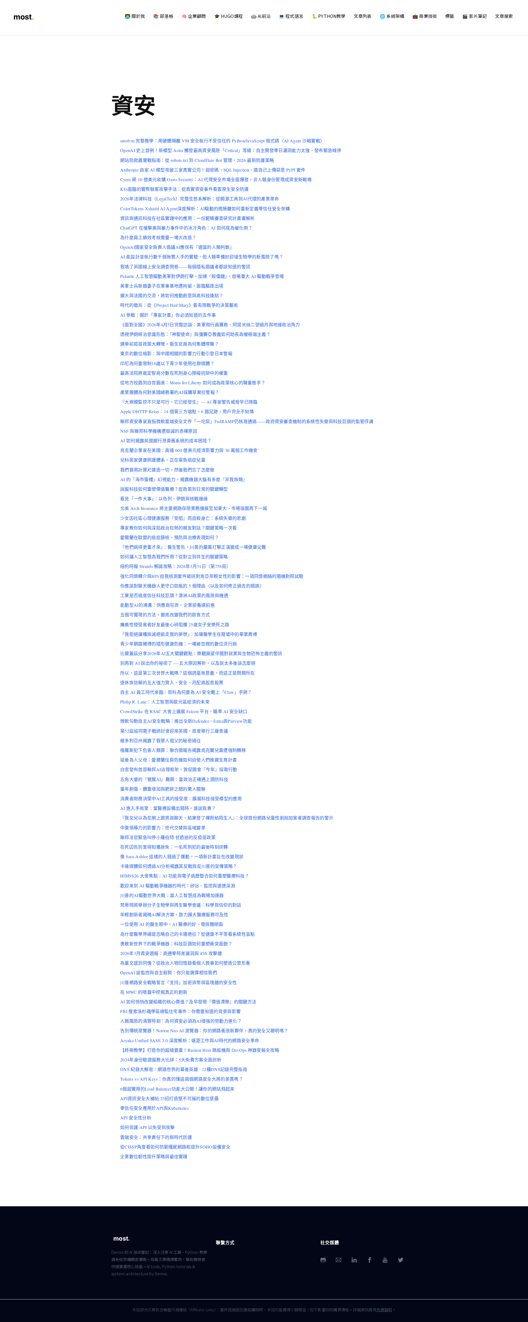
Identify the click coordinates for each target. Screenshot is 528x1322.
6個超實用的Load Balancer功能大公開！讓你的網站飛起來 (177, 1089)
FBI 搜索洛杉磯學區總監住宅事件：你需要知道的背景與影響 (180, 1011)
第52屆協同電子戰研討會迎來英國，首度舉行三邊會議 (174, 731)
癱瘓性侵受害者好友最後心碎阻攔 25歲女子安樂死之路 (174, 624)
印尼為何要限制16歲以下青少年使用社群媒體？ (167, 363)
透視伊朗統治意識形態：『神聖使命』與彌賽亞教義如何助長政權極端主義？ (195, 334)
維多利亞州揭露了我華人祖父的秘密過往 (160, 740)
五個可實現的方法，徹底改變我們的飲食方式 (165, 614)
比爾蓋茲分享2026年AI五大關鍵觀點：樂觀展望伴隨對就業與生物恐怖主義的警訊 (201, 653)
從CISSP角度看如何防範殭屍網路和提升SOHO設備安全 (175, 1147)
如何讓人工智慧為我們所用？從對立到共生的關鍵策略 (174, 556)
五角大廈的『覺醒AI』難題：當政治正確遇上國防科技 (174, 779)
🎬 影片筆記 (474, 16)
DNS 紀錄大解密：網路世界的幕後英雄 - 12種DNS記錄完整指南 (183, 1069)
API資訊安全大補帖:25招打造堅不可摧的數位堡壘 (169, 1098)
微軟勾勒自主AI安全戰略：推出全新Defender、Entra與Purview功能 (186, 721)
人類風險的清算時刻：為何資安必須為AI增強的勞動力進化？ (181, 1021)
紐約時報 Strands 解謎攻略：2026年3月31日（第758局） (175, 566)
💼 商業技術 (425, 16)
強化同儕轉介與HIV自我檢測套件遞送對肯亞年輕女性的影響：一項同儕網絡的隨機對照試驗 (211, 576)
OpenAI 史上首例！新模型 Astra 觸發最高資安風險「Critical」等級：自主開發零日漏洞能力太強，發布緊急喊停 (230, 150)
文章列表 (363, 16)
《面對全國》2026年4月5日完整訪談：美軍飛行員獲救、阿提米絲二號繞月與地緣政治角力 (210, 324)
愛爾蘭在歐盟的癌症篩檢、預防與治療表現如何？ (169, 537)
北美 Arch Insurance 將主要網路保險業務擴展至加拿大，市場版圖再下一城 (193, 508)
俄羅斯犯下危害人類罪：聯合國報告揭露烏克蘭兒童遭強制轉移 (183, 750)
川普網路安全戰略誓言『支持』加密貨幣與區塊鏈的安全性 (178, 982)
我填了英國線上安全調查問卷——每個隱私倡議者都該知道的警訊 (185, 266)
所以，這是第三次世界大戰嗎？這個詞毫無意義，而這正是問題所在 (187, 673)
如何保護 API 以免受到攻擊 (147, 1127)
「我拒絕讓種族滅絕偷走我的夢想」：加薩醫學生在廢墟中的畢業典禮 (188, 634)
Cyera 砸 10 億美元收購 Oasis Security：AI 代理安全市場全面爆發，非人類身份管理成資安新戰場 (216, 179)
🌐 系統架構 (392, 16)
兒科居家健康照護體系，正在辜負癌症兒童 (162, 460)
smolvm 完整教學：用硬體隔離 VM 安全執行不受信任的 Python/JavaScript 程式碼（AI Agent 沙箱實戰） (222, 140)
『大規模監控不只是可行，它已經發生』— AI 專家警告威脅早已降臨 (189, 402)
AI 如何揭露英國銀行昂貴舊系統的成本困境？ (165, 440)
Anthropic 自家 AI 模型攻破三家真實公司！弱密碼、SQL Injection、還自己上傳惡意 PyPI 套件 (212, 170)
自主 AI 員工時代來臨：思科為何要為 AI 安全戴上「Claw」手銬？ (186, 692)
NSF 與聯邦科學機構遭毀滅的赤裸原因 (158, 431)
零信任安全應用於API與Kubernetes (154, 1108)
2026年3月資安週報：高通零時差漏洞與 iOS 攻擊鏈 (171, 953)
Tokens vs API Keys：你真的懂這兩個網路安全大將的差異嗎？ (181, 1079)
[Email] (338, 1260)
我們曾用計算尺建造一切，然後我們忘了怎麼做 (167, 470)
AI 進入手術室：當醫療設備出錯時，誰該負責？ (168, 808)
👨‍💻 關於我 (135, 16)
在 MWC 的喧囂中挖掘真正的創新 (153, 992)
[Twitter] (400, 1260)
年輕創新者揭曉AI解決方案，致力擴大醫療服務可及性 (174, 914)
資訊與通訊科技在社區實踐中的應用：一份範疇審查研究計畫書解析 (187, 218)
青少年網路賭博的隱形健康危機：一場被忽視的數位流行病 (178, 644)
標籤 (449, 16)
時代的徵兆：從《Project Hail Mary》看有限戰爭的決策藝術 (179, 305)
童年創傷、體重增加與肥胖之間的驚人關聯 (162, 789)
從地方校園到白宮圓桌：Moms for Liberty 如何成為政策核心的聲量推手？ (192, 382)
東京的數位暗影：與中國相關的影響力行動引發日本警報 (176, 353)
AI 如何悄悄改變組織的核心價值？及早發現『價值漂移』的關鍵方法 (188, 1001)
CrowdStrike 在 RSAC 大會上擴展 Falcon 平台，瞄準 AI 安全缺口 (183, 711)
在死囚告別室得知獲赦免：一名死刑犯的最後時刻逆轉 (174, 847)
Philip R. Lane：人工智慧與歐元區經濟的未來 (165, 702)
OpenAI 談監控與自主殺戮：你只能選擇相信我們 (168, 972)
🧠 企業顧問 (194, 16)
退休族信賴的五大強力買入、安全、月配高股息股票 (171, 682)
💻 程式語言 (291, 16)
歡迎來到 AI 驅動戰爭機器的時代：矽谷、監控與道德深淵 (177, 885)
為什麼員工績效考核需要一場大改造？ (158, 237)
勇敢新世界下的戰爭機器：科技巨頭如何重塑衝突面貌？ (176, 943)
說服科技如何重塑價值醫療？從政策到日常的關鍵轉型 (174, 489)
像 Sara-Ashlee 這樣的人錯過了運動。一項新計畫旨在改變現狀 (181, 856)
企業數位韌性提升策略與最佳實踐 (154, 1156)
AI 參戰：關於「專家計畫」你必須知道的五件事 (168, 315)
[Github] (323, 1260)
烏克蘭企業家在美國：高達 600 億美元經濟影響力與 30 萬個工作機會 (189, 450)
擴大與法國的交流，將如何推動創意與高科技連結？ (171, 295)
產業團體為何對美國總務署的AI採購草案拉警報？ (169, 392)
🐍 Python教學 (329, 16)
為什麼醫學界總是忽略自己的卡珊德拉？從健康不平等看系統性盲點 (187, 934)
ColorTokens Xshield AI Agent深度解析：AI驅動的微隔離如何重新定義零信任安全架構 (205, 208)
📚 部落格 (163, 16)
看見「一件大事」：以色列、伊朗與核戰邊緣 (164, 498)
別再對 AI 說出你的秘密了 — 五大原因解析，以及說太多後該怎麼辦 (187, 663)
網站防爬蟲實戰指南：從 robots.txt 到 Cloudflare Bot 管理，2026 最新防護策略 (197, 160)
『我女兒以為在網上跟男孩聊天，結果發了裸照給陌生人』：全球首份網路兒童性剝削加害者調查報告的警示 (226, 818)
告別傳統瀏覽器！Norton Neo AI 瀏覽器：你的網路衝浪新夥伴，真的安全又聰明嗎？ (204, 1030)
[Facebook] (369, 1260)
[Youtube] (385, 1260)
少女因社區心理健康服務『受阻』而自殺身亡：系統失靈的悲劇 (183, 518)
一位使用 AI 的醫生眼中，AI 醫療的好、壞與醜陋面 (171, 924)
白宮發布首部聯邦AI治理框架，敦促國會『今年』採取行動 (178, 769)
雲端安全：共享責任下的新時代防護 (156, 1137)
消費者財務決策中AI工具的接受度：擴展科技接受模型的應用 (181, 798)
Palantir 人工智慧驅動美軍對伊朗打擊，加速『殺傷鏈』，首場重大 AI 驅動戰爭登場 (202, 276)
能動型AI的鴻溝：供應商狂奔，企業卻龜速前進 (167, 605)
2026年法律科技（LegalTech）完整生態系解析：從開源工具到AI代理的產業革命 (199, 199)
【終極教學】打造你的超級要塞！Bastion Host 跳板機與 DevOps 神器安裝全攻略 (199, 1050)
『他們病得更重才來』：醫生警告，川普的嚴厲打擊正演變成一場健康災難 (193, 547)
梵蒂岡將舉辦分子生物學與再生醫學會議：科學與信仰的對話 (180, 905)
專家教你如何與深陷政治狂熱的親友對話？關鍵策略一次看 (178, 528)
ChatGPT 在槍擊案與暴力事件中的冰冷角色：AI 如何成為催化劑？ (186, 228)
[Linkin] (354, 1260)
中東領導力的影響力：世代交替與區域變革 (162, 827)
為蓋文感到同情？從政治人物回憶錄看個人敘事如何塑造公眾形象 (185, 963)
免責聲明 (384, 1309)
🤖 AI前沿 (261, 16)
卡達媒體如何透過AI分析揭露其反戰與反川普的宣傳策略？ (178, 866)
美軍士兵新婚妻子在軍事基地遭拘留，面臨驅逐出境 (171, 286)
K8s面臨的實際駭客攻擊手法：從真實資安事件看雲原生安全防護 (184, 189)
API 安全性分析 (135, 1117)
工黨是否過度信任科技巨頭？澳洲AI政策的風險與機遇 (174, 595)
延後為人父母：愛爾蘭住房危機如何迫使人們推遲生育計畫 (178, 760)
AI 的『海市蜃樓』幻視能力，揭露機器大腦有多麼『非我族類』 (184, 479)
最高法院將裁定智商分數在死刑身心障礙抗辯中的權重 (174, 373)
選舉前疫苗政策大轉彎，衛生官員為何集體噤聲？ (169, 344)
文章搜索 (504, 16)
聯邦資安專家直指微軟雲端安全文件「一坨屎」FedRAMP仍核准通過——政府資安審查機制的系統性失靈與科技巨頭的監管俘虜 (246, 421)
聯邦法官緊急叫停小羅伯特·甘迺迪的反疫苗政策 (168, 837)
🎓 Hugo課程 (228, 16)
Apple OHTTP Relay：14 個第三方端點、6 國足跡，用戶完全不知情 (187, 411)
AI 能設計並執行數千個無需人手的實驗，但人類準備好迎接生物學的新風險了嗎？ (201, 257)
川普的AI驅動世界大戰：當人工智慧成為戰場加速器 (172, 895)
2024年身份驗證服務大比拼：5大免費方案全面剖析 (170, 1059)
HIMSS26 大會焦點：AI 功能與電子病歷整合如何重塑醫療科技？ (184, 876)
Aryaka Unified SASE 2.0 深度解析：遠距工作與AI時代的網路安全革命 (189, 1040)
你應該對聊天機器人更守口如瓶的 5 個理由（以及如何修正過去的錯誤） (192, 586)
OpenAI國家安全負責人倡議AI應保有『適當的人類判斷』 (177, 247)
